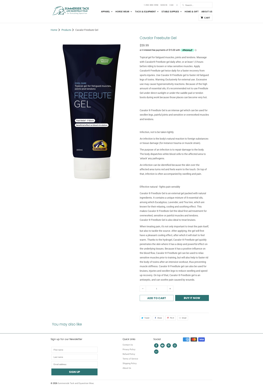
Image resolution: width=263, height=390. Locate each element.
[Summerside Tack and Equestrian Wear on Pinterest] (168, 345)
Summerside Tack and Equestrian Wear (76, 383)
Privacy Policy (129, 349)
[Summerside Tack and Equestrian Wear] (71, 9)
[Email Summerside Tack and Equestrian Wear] (156, 351)
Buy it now (192, 298)
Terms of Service (130, 359)
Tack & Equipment (145, 11)
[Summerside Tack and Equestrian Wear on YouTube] (162, 345)
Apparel (105, 11)
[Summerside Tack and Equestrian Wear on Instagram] (175, 345)
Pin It (172, 318)
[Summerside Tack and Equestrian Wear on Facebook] (156, 345)
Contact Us (128, 345)
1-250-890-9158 (151, 5)
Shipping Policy (130, 363)
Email (184, 318)
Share (159, 318)
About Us (206, 11)
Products (66, 29)
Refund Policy (129, 354)
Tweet (146, 318)
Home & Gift (192, 11)
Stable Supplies (170, 11)
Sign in (163, 5)
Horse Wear (122, 11)
